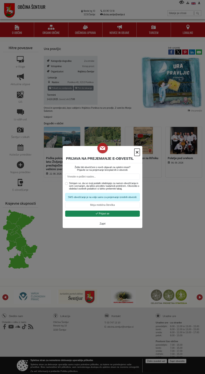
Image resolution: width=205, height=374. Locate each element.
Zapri (103, 223)
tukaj (119, 188)
